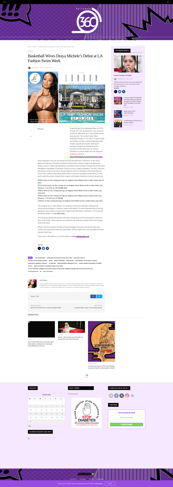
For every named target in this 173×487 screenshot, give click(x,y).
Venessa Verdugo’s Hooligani (123, 75)
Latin (29, 339)
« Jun (29, 426)
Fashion (30, 51)
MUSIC (46, 40)
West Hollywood (48, 271)
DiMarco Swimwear (59, 260)
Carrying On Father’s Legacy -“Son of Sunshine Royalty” (88, 307)
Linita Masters (35, 68)
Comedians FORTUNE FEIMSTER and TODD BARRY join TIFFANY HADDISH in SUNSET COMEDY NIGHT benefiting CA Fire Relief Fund (133, 101)
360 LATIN (105, 40)
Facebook (83, 479)
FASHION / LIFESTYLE (91, 40)
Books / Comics (92, 363)
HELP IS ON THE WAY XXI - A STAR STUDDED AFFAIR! (46, 307)
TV (69, 40)
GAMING (53, 40)
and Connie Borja (40, 258)
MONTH (87, 388)
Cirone (50, 260)
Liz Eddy (30, 266)
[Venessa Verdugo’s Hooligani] (128, 64)
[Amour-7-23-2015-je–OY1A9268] (50, 198)
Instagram (100, 479)
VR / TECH (62, 40)
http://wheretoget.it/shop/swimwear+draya (86, 156)
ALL (91, 388)
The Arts (76, 40)
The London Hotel (33, 271)
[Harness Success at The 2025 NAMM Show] (118, 114)
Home (4, 2)
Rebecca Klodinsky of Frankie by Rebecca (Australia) (48, 266)
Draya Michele (70, 260)
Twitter (91, 479)
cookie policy (98, 483)
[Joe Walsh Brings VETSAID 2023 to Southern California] (118, 123)
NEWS (113, 40)
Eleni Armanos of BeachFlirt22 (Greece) (86, 260)
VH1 (41, 271)
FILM (39, 40)
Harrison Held (121, 79)
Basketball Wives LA (79, 258)
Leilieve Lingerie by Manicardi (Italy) (67, 263)
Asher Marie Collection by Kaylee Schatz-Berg (59, 258)
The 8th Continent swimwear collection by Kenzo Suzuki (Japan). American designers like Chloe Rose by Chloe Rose (60, 268)
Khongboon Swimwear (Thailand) (37, 263)
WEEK (83, 388)
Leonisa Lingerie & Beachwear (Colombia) (90, 263)
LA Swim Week (52, 263)
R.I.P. (119, 40)
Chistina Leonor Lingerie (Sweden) (37, 260)
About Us (127, 40)
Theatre (60, 334)
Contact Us (73, 479)
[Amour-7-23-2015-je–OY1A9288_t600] (52, 188)
